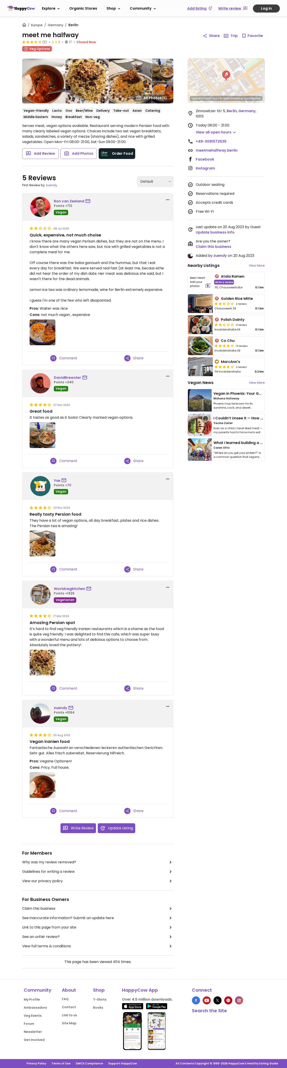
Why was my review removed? (49, 862)
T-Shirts (100, 999)
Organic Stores (83, 8)
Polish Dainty (233, 319)
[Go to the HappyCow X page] (217, 1000)
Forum (29, 1023)
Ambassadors (35, 1007)
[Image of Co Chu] (200, 345)
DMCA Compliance (89, 1063)
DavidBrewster (67, 377)
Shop (111, 8)
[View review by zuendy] (40, 713)
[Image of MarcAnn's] (200, 366)
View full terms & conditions (46, 946)
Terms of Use (61, 1063)
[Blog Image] (200, 400)
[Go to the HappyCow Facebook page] (196, 1000)
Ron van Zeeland (69, 201)
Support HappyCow (122, 1063)
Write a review (224, 282)
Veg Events (33, 1015)
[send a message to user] (88, 201)
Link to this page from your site (49, 927)
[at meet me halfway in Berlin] (42, 435)
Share (214, 35)
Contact (69, 1007)
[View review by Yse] (40, 486)
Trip (234, 35)
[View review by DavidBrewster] (40, 383)
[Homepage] (21, 8)
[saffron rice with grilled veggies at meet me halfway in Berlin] (42, 332)
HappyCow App (140, 990)
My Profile (32, 999)
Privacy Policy (36, 1063)
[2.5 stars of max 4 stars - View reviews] (224, 304)
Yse (57, 480)
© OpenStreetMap (232, 98)
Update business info (215, 232)
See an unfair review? (41, 936)
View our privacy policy (42, 881)
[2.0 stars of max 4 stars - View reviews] (224, 325)
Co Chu (228, 340)
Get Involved (34, 1040)
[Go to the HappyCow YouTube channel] (207, 1000)
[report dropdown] (167, 199)
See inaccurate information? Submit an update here (68, 917)
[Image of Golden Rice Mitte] (200, 303)
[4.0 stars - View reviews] (224, 367)
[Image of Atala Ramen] (200, 282)
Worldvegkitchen (69, 588)
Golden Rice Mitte (237, 298)
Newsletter (33, 1031)
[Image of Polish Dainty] (200, 324)
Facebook (205, 159)
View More (257, 265)
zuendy (51, 185)
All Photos (155, 98)
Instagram (205, 168)
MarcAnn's (230, 361)
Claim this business (38, 908)
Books (98, 1007)
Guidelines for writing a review (48, 871)
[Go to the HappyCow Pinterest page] (228, 1000)
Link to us (69, 1015)
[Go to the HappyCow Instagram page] (239, 1000)
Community (141, 8)
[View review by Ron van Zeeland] (40, 207)
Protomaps (209, 98)
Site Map (69, 1023)
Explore (48, 8)
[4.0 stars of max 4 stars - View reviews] (224, 346)
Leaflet (196, 98)
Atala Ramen (232, 276)
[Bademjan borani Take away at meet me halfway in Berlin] (42, 785)
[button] (226, 76)
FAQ (65, 999)
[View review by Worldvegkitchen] (40, 594)
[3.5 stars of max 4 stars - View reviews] (32, 42)
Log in (266, 8)
